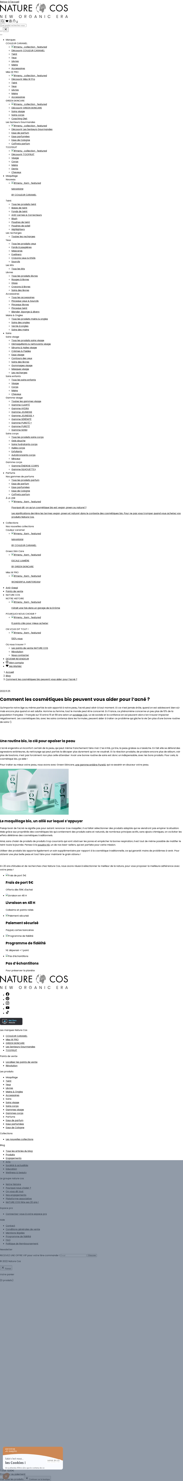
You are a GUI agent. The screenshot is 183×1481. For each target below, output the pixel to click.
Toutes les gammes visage (26, 401)
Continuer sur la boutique (39, 1479)
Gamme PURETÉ (20, 426)
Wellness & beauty (16, 1172)
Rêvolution (17, 651)
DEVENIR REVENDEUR (17, 658)
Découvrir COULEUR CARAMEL (28, 50)
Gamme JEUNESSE (21, 412)
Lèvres (15, 61)
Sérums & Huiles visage (24, 347)
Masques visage (20, 369)
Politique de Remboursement (22, 1243)
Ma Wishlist (15, 666)
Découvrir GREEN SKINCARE (26, 107)
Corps (14, 161)
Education (11, 1169)
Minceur (15, 458)
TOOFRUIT (11, 1050)
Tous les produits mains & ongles (29, 319)
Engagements (13, 1158)
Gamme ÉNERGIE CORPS (25, 465)
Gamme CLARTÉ (20, 405)
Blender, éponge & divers (25, 311)
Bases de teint (19, 208)
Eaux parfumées (20, 136)
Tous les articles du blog (19, 1151)
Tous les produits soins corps (27, 437)
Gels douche (18, 440)
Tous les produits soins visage (27, 340)
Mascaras (16, 250)
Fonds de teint (19, 211)
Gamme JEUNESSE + (22, 415)
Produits (10, 1154)
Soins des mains (20, 329)
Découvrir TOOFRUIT (22, 154)
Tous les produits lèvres (24, 276)
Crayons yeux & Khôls (23, 258)
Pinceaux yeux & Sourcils (25, 301)
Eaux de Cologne (20, 140)
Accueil (10, 672)
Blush (14, 218)
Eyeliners (16, 254)
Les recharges (19, 372)
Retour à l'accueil (9, 1)
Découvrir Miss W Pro (23, 79)
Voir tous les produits (12, 1479)
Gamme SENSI (19, 430)
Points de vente (14, 591)
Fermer (8, 1269)
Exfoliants (16, 451)
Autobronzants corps (23, 455)
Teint (14, 54)
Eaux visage (17, 354)
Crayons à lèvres (20, 286)
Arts (8, 1161)
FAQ (8, 1240)
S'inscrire (92, 1255)
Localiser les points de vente (21, 1062)
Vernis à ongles (19, 326)
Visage (15, 158)
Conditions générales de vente (23, 1229)
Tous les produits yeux (23, 243)
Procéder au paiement (12, 1474)
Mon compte (16, 662)
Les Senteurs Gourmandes (20, 1046)
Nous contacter (20, 655)
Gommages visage (21, 365)
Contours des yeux (21, 358)
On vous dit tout (14, 1191)
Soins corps (17, 115)
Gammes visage (15, 1109)
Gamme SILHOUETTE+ (23, 469)
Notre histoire (13, 1184)
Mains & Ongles (14, 1091)
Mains (14, 64)
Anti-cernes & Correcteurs (26, 215)
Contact (10, 1225)
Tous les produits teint (23, 204)
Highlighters (18, 229)
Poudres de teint (20, 222)
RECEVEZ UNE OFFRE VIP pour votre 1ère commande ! (29, 1255)
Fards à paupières (21, 247)
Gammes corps (14, 1113)
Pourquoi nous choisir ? (18, 1188)
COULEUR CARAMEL (16, 1036)
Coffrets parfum (20, 143)
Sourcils (15, 261)
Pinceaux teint (19, 308)
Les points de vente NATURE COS (29, 648)
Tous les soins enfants (23, 379)
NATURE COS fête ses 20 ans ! (22, 1202)
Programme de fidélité (18, 1236)
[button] (6, 1476)
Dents (14, 168)
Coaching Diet (19, 118)
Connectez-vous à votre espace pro (26, 1214)
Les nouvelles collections (19, 1139)
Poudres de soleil (20, 225)
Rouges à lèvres (20, 279)
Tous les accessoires (22, 297)
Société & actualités (17, 1165)
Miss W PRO (12, 1039)
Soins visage (18, 111)
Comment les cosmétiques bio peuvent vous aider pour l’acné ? (41, 679)
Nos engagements (16, 1195)
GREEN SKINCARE (15, 1043)
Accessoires (18, 68)
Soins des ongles (20, 322)
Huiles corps (18, 448)
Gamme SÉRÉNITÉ (21, 419)
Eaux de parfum (20, 133)
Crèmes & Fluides (21, 351)
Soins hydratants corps (24, 444)
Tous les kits (18, 268)
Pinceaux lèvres (20, 304)
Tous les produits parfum (25, 480)
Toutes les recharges (23, 236)
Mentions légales (15, 1233)
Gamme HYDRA (20, 408)
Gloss (14, 283)
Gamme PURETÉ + (21, 422)
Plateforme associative (19, 1198)
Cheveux (16, 172)
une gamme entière (90, 764)
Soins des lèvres (20, 290)
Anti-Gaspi (12, 587)
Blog (8, 675)
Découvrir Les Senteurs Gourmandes (31, 129)
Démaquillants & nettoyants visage (31, 344)
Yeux (14, 57)
